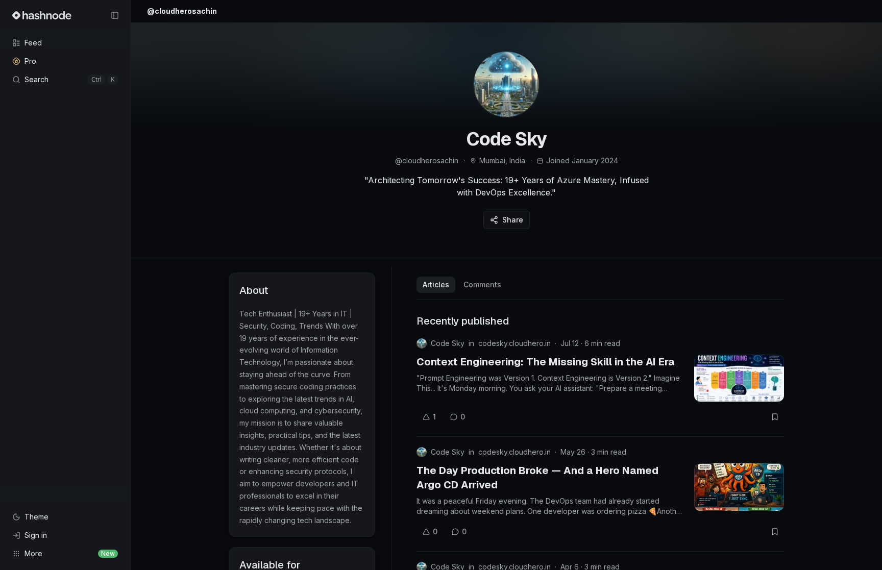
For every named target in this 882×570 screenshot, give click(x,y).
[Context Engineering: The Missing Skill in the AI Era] (739, 378)
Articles (436, 284)
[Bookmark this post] (775, 417)
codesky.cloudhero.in (514, 343)
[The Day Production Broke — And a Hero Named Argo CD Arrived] (739, 486)
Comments (482, 284)
